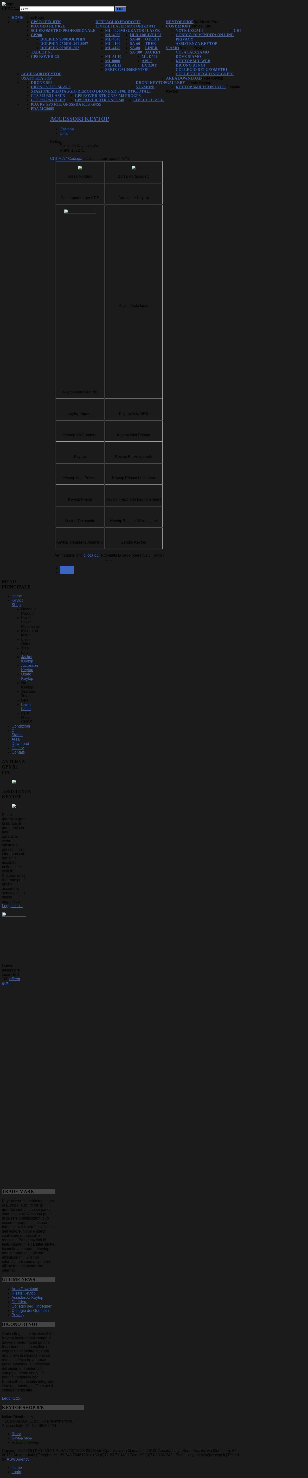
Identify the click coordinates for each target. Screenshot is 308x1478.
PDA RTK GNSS (87, 104)
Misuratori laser (140, 30)
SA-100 (136, 52)
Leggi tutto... (12, 906)
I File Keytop (212, 78)
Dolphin (76, 39)
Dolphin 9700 (53, 43)
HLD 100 (137, 35)
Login (16, 1472)
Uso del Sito (200, 26)
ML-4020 (112, 30)
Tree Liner (151, 45)
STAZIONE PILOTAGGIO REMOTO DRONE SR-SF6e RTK (83, 91)
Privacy (184, 39)
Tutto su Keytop (192, 48)
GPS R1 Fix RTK (46, 22)
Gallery (175, 83)
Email (65, 133)
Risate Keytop (24, 1293)
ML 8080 (112, 61)
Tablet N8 (41, 52)
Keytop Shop (179, 22)
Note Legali (189, 30)
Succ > (67, 572)
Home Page (34, 17)
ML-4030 (112, 35)
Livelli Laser (148, 100)
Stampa (67, 129)
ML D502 (149, 56)
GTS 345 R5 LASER (48, 96)
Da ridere (19, 1302)
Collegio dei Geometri (201, 69)
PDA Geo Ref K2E (48, 26)
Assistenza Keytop (196, 43)
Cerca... (10, 9)
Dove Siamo (188, 56)
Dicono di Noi (190, 65)
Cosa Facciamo (192, 52)
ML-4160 (112, 43)
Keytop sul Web (193, 61)
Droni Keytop (151, 83)
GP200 (36, 35)
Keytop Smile (190, 87)
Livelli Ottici (153, 37)
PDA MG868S (42, 109)
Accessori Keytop (41, 74)
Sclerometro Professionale (63, 30)
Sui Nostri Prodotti (209, 22)
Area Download (184, 78)
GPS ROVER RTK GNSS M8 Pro (104, 96)
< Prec (67, 568)
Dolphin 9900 (53, 48)
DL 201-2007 (77, 43)
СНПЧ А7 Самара (66, 158)
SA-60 (135, 43)
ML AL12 (113, 65)
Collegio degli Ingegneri (205, 74)
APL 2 (147, 61)
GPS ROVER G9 (45, 56)
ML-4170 (112, 48)
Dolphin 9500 (53, 39)
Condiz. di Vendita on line (205, 35)
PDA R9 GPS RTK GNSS (52, 104)
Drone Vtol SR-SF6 (51, 87)
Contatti (215, 87)
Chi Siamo (17, 733)
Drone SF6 (41, 83)
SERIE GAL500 (118, 69)
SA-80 (135, 48)
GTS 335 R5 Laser (48, 100)
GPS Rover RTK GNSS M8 (99, 100)
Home (18, 17)
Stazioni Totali (145, 89)
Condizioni (178, 26)
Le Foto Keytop (198, 83)
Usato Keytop (36, 78)
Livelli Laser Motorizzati (125, 26)
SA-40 (135, 39)
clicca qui (91, 555)
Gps (137, 96)
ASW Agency (18, 1459)
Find (120, 9)
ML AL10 (113, 56)
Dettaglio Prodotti (118, 22)
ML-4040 (112, 39)
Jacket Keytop (27, 659)
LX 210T (149, 65)
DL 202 (73, 48)
